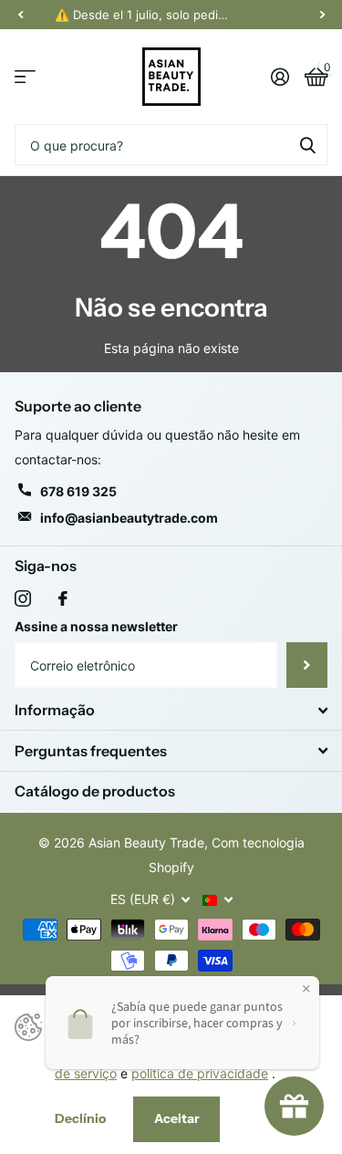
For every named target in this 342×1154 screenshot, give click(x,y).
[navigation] (20, 15)
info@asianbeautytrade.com (129, 517)
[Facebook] (62, 598)
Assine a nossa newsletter (96, 626)
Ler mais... (263, 14)
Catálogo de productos (95, 791)
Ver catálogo (25, 77)
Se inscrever (306, 665)
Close (171, 710)
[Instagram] (23, 598)
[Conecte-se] (279, 77)
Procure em (307, 144)
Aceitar (177, 1118)
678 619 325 (78, 491)
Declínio (80, 1118)
